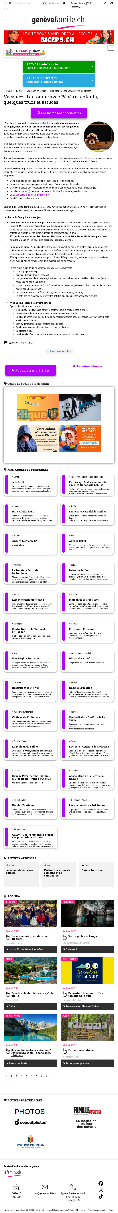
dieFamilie (26, 3)
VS (18, 3)
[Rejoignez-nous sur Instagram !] (101, 1190)
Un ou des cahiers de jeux (30, 194)
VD (5, 3)
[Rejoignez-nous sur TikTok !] (101, 1196)
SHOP (7, 9)
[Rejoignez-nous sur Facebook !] (100, 1183)
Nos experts (81, 1210)
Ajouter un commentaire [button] (60, 351)
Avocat (82, 3)
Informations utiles (100, 1210)
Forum (111, 1210)
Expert (74, 3)
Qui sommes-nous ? (61, 1210)
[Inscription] (105, 3)
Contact (73, 1210)
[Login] (111, 3)
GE (10, 3)
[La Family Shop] (25, 52)
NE (14, 3)
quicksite (19, 1210)
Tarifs (90, 1210)
